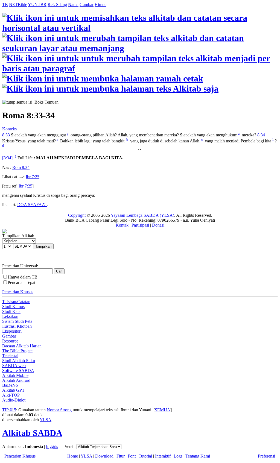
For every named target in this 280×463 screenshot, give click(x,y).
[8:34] (7, 158)
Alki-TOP (11, 395)
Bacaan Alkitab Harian (22, 346)
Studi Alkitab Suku (18, 360)
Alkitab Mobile (15, 375)
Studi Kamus (13, 306)
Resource (10, 341)
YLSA (45, 419)
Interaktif (163, 456)
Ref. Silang (57, 4)
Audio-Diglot (13, 400)
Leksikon (10, 316)
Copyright (77, 215)
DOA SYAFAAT (32, 204)
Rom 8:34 (21, 167)
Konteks (9, 129)
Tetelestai (10, 355)
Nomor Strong (59, 410)
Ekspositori (12, 331)
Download (104, 456)
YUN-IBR (37, 4)
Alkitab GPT (13, 390)
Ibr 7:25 (32, 176)
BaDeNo (10, 385)
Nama (73, 4)
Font (132, 456)
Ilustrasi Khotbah (17, 326)
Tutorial (145, 456)
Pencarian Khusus (17, 291)
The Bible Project (17, 350)
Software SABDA (18, 370)
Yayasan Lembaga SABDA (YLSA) (142, 215)
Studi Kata (11, 311)
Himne (100, 4)
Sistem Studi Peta (17, 321)
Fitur (120, 456)
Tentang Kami (197, 456)
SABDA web (14, 365)
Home (72, 456)
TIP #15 (9, 410)
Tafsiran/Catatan (16, 301)
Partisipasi (140, 225)
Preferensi (266, 456)
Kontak (122, 225)
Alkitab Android (16, 380)
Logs (178, 456)
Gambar (87, 4)
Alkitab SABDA (32, 433)
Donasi (158, 225)
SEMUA (162, 410)
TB (5, 4)
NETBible (18, 4)
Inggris (52, 446)
